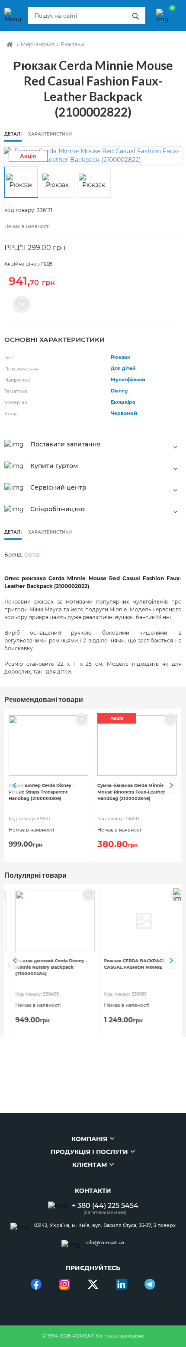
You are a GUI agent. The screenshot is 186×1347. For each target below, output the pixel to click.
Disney (119, 391)
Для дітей (123, 368)
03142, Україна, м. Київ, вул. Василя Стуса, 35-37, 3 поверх (105, 1225)
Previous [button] (14, 785)
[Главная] (9, 44)
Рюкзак (120, 357)
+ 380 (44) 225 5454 (105, 1206)
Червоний (124, 413)
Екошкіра (123, 402)
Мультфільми (128, 379)
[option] (93, 155)
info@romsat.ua (105, 1243)
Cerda (32, 554)
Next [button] (171, 785)
